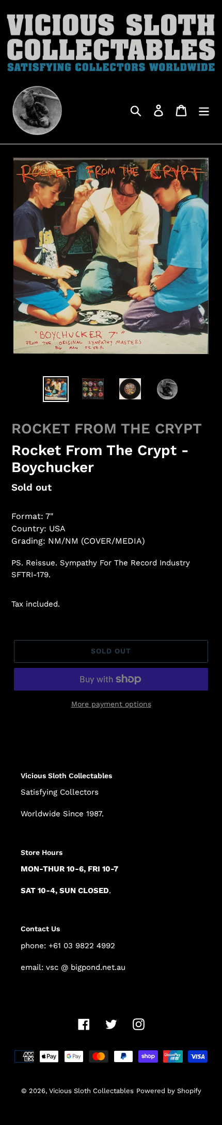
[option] (55, 389)
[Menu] (204, 110)
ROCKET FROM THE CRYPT (106, 428)
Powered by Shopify (168, 1091)
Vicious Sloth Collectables (91, 1091)
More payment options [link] (111, 704)
